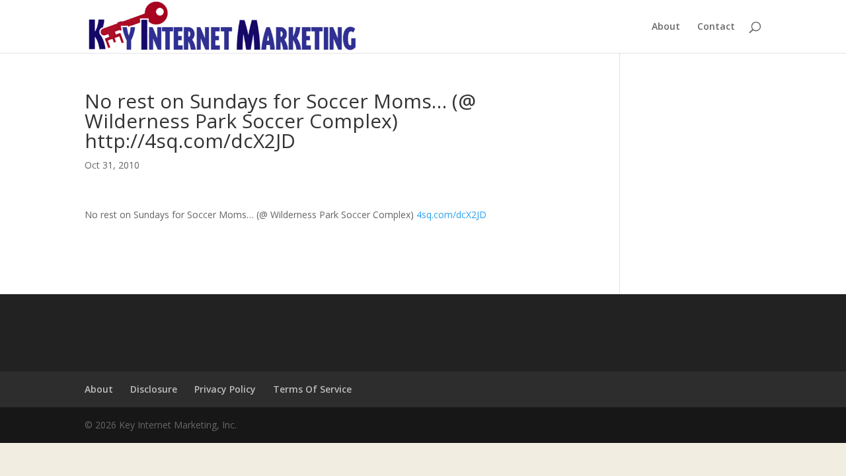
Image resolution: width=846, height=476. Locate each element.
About (666, 27)
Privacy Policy (225, 389)
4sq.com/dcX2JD (451, 214)
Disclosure (153, 389)
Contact (716, 27)
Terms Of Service (312, 389)
